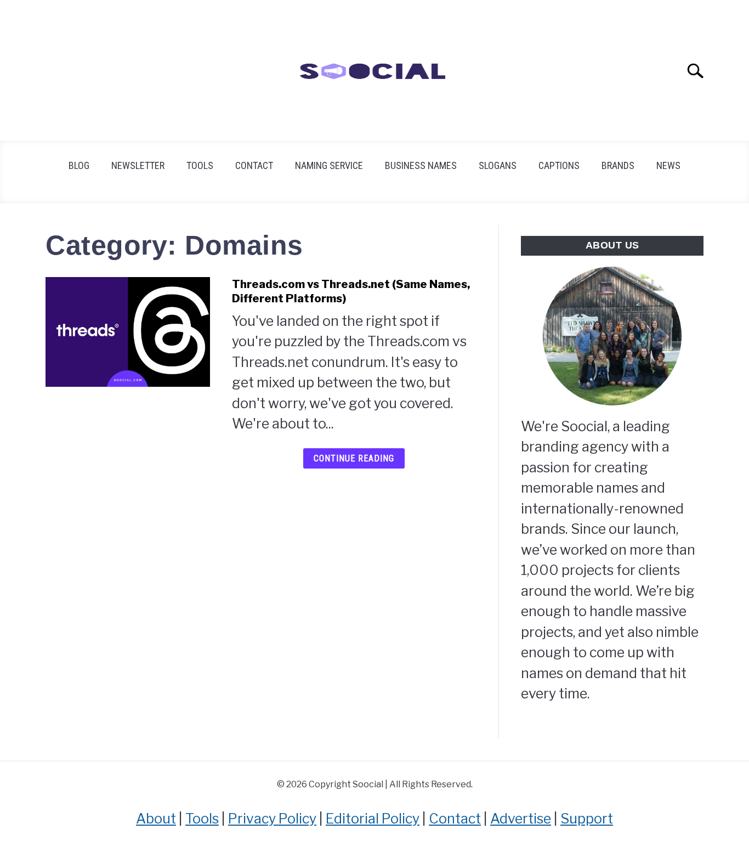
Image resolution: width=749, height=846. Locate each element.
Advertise (520, 818)
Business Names (421, 165)
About (156, 818)
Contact (254, 165)
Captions (559, 165)
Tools (199, 165)
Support (586, 818)
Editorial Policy (372, 818)
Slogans (498, 165)
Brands (618, 165)
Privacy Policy (272, 818)
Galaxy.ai (689, 19)
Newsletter (137, 165)
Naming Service (329, 165)
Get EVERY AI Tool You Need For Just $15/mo (339, 19)
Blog (79, 165)
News (668, 165)
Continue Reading (354, 458)
